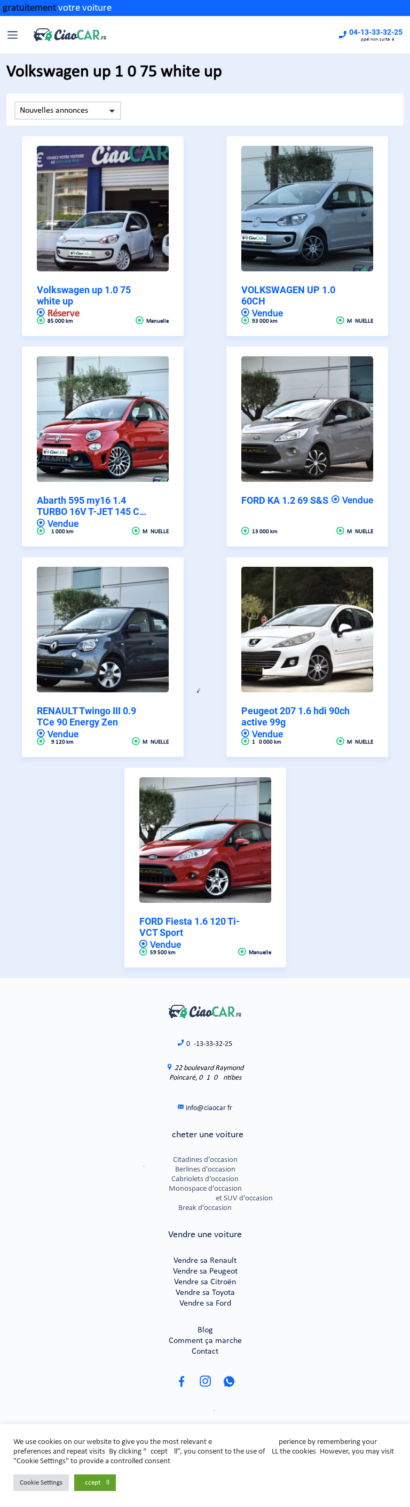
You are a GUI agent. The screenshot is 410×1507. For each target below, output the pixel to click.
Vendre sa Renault (205, 1260)
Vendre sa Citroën (205, 1282)
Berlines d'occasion (205, 1170)
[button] (67, 110)
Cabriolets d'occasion (205, 1179)
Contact (205, 1351)
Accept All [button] (95, 1482)
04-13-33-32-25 (376, 32)
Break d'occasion (205, 1208)
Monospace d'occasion (205, 1189)
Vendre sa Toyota (205, 1293)
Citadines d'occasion (205, 1160)
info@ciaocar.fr (209, 1108)
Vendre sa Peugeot (205, 1271)
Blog (205, 1330)
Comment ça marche (205, 1341)
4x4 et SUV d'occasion (205, 1198)
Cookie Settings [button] (41, 1482)
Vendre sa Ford (205, 1303)
